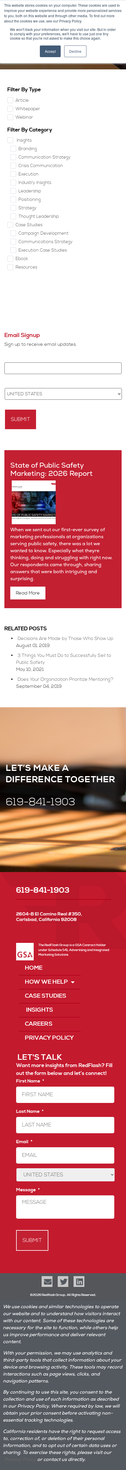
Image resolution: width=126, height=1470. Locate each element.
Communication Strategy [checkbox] (44, 157)
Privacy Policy (49, 1038)
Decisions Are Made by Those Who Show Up (65, 638)
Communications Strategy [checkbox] (45, 242)
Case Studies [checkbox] (29, 225)
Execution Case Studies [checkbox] (42, 250)
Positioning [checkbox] (29, 199)
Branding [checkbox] (27, 149)
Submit (20, 419)
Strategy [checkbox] (27, 208)
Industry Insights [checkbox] (34, 182)
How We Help (46, 982)
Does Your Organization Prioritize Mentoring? (65, 679)
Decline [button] (75, 51)
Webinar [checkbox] (24, 117)
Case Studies (45, 996)
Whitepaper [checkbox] (28, 109)
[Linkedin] (79, 1281)
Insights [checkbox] (24, 140)
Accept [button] (50, 51)
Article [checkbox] (22, 100)
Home (33, 968)
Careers (38, 1024)
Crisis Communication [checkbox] (40, 166)
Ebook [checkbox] (22, 259)
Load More (63, 298)
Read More (28, 593)
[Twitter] (63, 1281)
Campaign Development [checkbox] (43, 233)
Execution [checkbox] (28, 174)
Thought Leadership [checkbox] (38, 216)
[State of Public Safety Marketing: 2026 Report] (33, 523)
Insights (39, 1010)
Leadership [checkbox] (29, 191)
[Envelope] (47, 1281)
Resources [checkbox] (26, 267)
